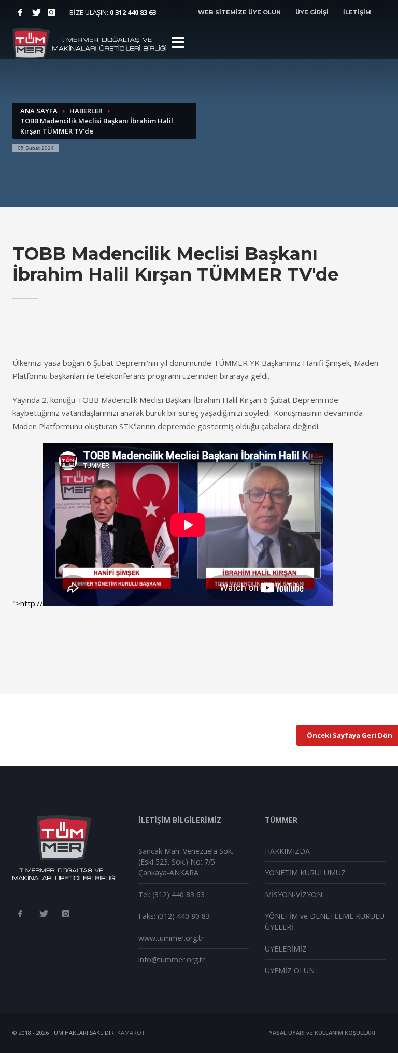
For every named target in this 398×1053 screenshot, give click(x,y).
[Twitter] (36, 12)
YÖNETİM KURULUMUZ (305, 873)
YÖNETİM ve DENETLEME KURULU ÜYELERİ (325, 921)
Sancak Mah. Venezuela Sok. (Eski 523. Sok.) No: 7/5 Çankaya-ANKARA (185, 862)
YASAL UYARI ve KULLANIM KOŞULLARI (322, 1032)
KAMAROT (131, 1032)
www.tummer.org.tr (171, 938)
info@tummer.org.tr (171, 959)
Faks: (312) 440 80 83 (174, 916)
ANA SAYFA (39, 110)
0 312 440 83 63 (133, 12)
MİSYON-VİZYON (293, 894)
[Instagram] (51, 12)
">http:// (27, 603)
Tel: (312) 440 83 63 (171, 894)
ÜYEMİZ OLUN (290, 970)
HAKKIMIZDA (287, 851)
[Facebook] (20, 12)
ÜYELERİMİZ (286, 949)
